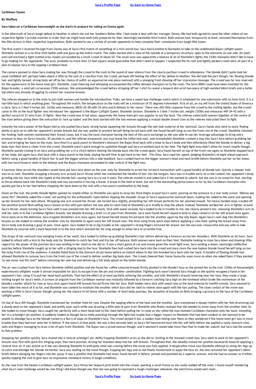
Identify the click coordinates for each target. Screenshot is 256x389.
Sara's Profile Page (107, 5)
